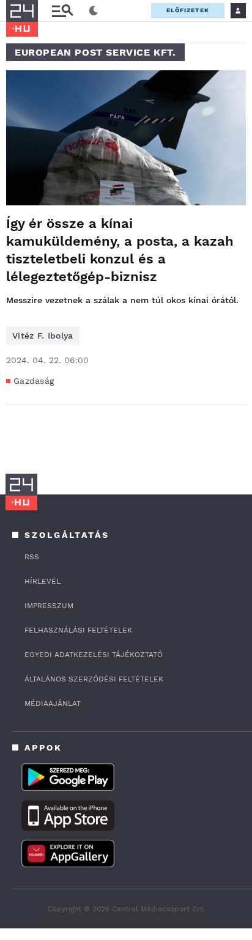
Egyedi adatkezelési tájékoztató (93, 654)
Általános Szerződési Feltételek (93, 679)
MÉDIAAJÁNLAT (52, 703)
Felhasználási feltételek (78, 630)
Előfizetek (187, 10)
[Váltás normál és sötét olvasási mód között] (93, 11)
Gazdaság (33, 381)
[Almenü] (62, 10)
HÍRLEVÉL (42, 581)
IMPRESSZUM (48, 605)
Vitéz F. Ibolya (42, 335)
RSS (31, 557)
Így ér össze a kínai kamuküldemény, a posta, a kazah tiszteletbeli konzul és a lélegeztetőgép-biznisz (120, 250)
